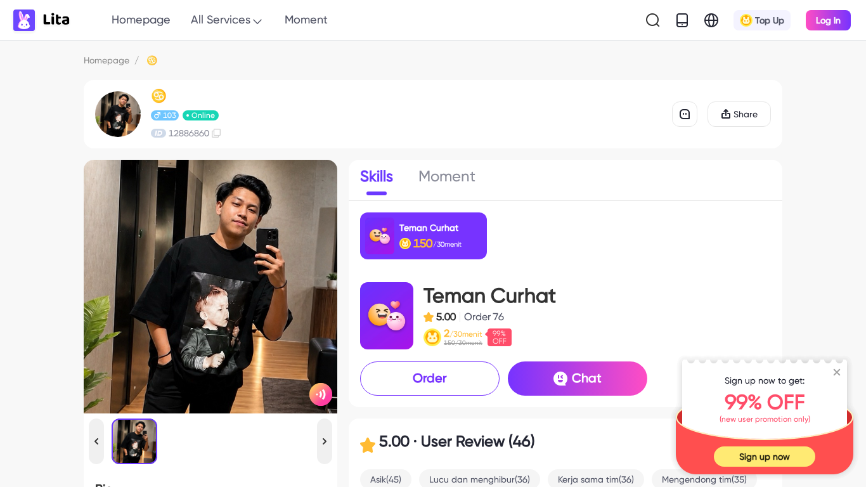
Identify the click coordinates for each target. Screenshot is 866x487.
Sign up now (764, 456)
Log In (828, 20)
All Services (220, 19)
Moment (306, 19)
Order (430, 378)
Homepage (141, 19)
